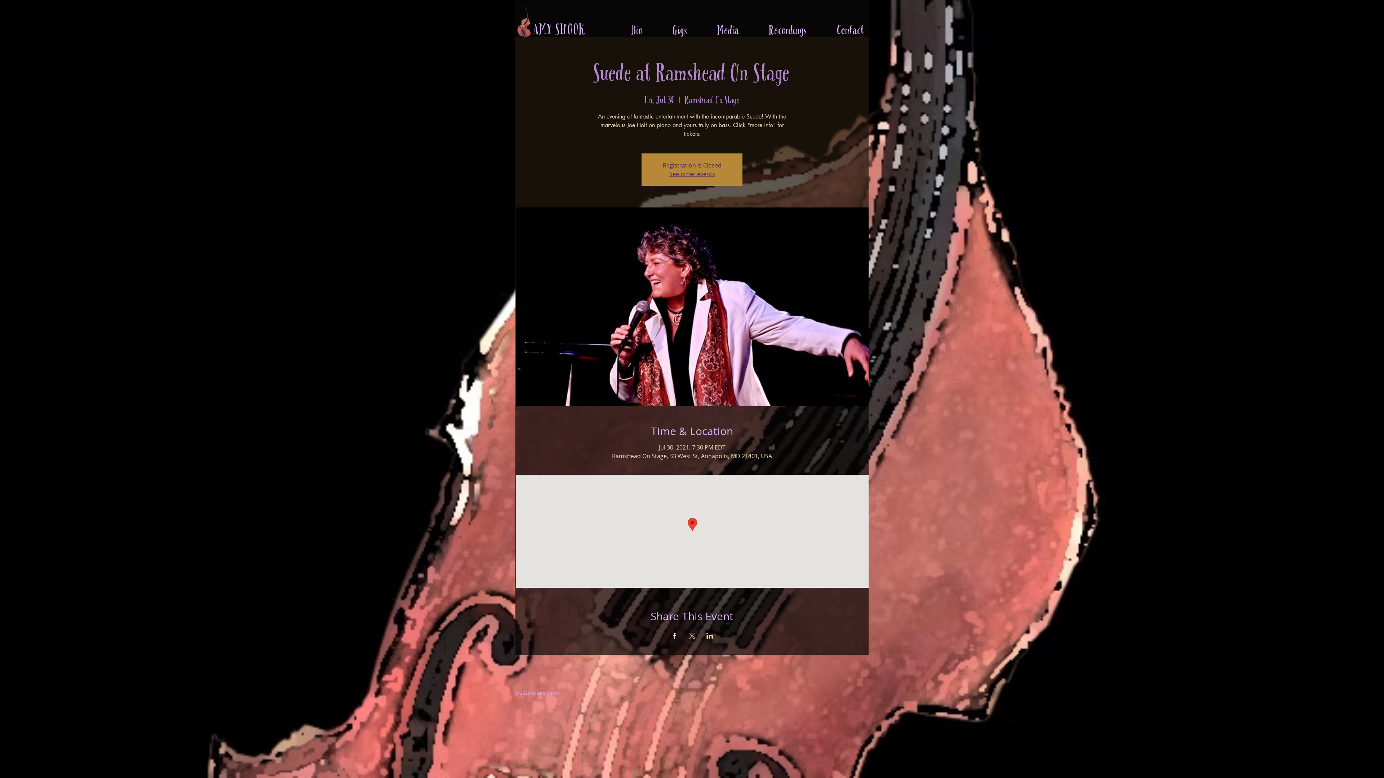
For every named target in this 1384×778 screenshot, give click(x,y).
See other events (692, 174)
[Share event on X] (692, 636)
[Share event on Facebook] (674, 636)
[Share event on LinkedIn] (709, 636)
